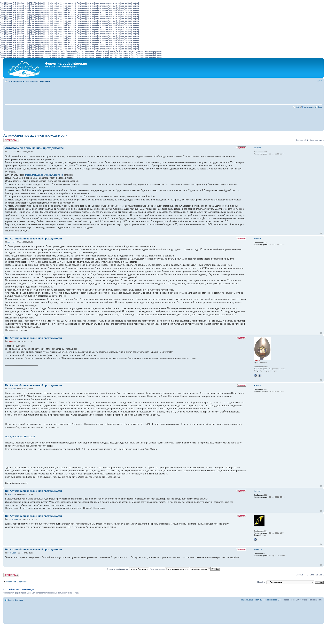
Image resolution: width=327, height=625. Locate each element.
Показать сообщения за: (118, 569)
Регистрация (308, 107)
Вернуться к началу (321, 233)
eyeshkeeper (12, 519)
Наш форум (31, 81)
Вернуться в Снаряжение (16, 582)
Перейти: (261, 582)
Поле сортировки (157, 569)
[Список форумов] (24, 68)
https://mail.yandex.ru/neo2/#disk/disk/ (44, 175)
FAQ (297, 107)
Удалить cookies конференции (268, 600)
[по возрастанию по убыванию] (205, 569)
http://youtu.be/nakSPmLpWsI (20, 436)
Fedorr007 (11, 553)
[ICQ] (259, 375)
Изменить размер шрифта (319, 80)
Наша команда (246, 600)
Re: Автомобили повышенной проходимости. (34, 238)
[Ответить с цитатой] (241, 147)
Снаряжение (44, 81)
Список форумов (16, 81)
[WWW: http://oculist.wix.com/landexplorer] (255, 539)
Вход (320, 107)
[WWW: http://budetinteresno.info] (255, 375)
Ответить (7, 139)
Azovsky (11, 152)
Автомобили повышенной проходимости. (35, 135)
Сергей (10, 341)
